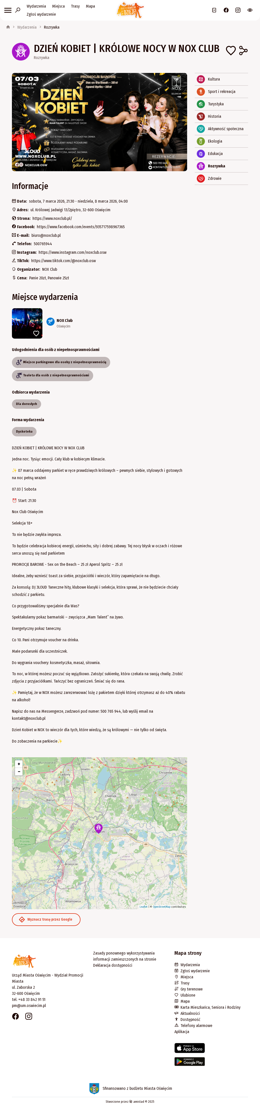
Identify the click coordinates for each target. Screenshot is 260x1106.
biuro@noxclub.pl (46, 235)
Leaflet (144, 906)
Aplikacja (181, 1031)
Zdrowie (214, 178)
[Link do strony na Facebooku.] (226, 10)
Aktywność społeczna (225, 128)
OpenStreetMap (161, 906)
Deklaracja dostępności (112, 965)
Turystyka (216, 104)
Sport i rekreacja (221, 91)
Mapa (90, 6)
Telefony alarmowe (196, 1025)
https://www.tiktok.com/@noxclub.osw (63, 260)
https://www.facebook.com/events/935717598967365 (81, 226)
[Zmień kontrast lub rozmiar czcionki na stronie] (250, 10)
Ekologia (215, 141)
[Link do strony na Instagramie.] (238, 10)
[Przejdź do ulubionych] (214, 10)
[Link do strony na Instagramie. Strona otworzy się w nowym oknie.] (28, 1017)
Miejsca (58, 6)
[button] (98, 829)
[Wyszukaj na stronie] (18, 10)
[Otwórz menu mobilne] (8, 10)
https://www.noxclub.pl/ (52, 218)
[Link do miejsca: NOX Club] (99, 323)
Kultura (214, 79)
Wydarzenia (36, 6)
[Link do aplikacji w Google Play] (211, 1063)
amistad (138, 1101)
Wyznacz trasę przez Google (49, 919)
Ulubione (188, 995)
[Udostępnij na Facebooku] (243, 51)
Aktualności (190, 1013)
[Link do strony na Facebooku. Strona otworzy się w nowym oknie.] (15, 1017)
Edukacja (215, 153)
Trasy (75, 6)
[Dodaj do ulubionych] (231, 51)
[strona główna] (8, 27)
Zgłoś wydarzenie (41, 14)
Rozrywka (51, 27)
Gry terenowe (192, 989)
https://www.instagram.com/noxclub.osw (72, 252)
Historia (214, 116)
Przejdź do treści (13, 4)
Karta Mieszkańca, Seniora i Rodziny (210, 1007)
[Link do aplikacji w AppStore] (211, 1050)
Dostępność (190, 1019)
